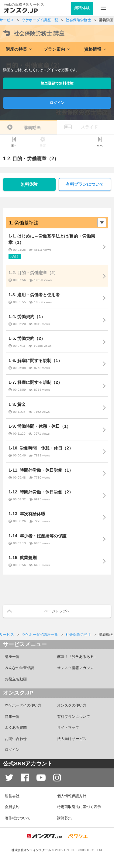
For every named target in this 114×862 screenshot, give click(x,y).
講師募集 (64, 818)
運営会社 (12, 796)
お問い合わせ (16, 739)
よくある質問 (16, 727)
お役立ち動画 (16, 679)
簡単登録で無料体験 (57, 83)
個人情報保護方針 (71, 796)
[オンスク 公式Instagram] (57, 778)
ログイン (57, 103)
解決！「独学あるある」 (77, 657)
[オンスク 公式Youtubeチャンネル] (41, 778)
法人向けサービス (71, 739)
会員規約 (12, 807)
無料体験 (29, 184)
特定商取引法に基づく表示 (79, 807)
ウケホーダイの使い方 (23, 705)
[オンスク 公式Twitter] (9, 778)
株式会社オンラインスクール (31, 850)
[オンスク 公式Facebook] (25, 778)
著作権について (17, 818)
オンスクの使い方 (71, 705)
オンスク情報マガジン (75, 668)
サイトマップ (68, 727)
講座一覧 (12, 657)
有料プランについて (85, 184)
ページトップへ (57, 611)
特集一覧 (12, 716)
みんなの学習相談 (19, 668)
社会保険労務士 (39, 33)
